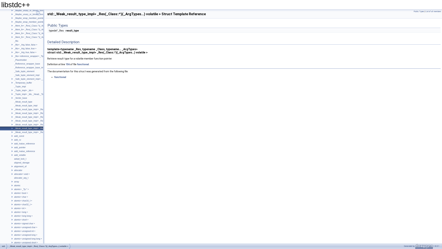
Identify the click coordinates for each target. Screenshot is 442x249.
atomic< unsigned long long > (28, 239)
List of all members (433, 11)
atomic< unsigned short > (26, 242)
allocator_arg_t (21, 178)
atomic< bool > (21, 193)
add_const (19, 136)
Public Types (419, 11)
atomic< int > (20, 208)
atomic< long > (21, 212)
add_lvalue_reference (24, 143)
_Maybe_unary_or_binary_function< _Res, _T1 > (37, 10)
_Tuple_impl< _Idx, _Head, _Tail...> (30, 94)
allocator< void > (22, 174)
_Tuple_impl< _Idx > (23, 90)
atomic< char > (21, 197)
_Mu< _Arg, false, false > (25, 45)
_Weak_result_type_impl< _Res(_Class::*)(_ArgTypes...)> (41, 132)
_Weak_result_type (23, 102)
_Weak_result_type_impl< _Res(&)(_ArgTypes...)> (37, 109)
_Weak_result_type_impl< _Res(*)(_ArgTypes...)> (37, 113)
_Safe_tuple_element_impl (27, 75)
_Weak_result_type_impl (25, 105)
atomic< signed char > (24, 223)
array (16, 182)
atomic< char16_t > (23, 201)
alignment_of (20, 166)
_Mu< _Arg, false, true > (25, 48)
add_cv (17, 140)
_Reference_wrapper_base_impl (29, 67)
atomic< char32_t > (23, 204)
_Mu (16, 41)
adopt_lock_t (20, 159)
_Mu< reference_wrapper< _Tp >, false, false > (36, 56)
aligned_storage (22, 163)
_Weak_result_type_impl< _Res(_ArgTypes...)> (36, 117)
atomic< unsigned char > (25, 227)
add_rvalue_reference (24, 151)
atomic (17, 185)
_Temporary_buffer (23, 83)
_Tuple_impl (20, 86)
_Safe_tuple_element (24, 71)
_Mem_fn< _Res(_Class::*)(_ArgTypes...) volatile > (37, 33)
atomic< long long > (23, 216)
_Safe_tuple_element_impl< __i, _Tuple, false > (36, 79)
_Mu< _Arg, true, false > (25, 52)
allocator (18, 170)
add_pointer (20, 147)
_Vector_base (20, 98)
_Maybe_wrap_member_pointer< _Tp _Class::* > (37, 22)
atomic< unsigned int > (24, 231)
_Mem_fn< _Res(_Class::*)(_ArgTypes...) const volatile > (40, 29)
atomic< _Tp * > (21, 189)
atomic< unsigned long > (25, 235)
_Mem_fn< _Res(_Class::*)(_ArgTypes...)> (34, 37)
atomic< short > (21, 220)
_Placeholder (20, 60)
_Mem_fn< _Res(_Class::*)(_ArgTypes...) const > (37, 26)
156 (68, 64)
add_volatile (20, 155)
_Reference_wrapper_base (27, 64)
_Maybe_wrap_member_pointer (29, 18)
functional (83, 64)
